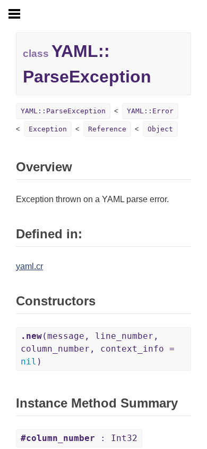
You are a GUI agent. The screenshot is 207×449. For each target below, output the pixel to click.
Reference (107, 129)
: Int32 (79, 438)
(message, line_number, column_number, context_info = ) (98, 349)
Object (160, 129)
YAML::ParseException (63, 111)
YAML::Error (150, 111)
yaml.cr (29, 266)
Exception (48, 129)
